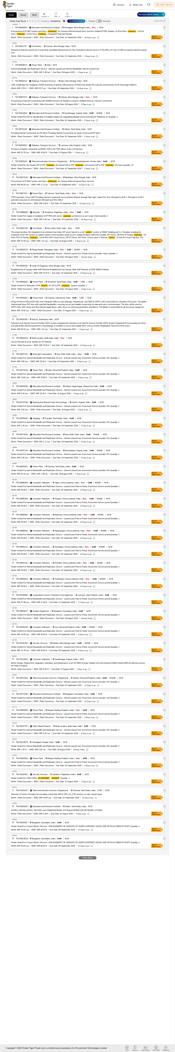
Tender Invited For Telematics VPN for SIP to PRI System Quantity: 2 (49, 285)
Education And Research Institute (46, 27)
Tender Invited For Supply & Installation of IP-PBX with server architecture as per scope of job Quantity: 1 (59, 216)
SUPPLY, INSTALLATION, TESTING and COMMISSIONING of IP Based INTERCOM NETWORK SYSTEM (56, 810)
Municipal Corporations (42, 354)
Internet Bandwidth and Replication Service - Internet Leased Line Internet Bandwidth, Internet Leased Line (55, 69)
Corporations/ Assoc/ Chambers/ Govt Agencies (53, 595)
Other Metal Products (42, 726)
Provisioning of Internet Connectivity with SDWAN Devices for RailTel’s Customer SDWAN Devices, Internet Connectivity (61, 101)
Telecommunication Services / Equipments (49, 161)
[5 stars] (38, 21)
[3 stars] (33, 21)
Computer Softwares (41, 483)
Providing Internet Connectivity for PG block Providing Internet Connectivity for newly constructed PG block (55, 133)
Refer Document (24, 37)
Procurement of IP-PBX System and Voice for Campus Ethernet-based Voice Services (52, 181)
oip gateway (56, 21)
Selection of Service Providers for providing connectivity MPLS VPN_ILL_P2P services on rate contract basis (56, 794)
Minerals (36, 212)
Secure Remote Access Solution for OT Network (31, 342)
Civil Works (36, 46)
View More (88, 858)
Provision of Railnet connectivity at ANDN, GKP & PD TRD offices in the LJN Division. (47, 149)
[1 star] (27, 21)
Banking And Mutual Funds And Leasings (50, 402)
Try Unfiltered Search (76, 21)
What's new (137, 5)
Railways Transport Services (44, 81)
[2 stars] (30, 21)
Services (120, 5)
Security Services (40, 643)
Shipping (36, 418)
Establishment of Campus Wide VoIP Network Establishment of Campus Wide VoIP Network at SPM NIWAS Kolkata (60, 269)
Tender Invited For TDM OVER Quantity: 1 (40, 778)
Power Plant (37, 65)
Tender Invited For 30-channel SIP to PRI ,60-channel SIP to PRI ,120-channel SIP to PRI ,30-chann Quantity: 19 (72, 165)
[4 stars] (35, 21)
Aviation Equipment (41, 611)
